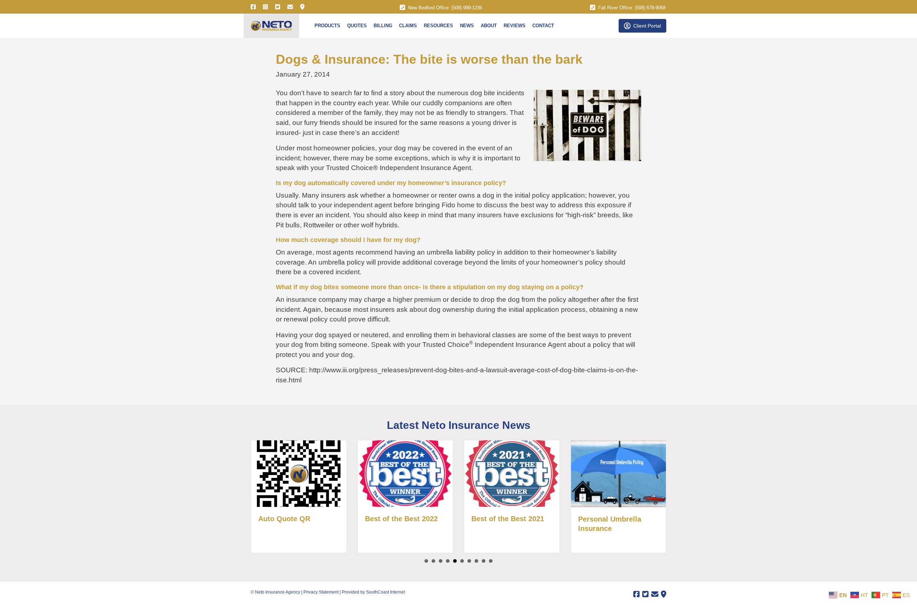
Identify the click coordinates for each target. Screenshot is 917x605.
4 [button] (448, 561)
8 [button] (476, 561)
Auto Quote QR (277, 519)
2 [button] (433, 561)
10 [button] (491, 561)
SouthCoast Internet (385, 592)
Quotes (357, 25)
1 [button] (426, 561)
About (489, 25)
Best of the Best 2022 (393, 519)
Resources (438, 25)
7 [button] (469, 561)
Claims (408, 25)
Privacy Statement (321, 592)
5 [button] (455, 561)
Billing (383, 25)
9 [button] (483, 561)
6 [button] (462, 561)
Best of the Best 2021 (500, 519)
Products (327, 25)
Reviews (514, 25)
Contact (543, 25)
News (467, 25)
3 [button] (440, 561)
